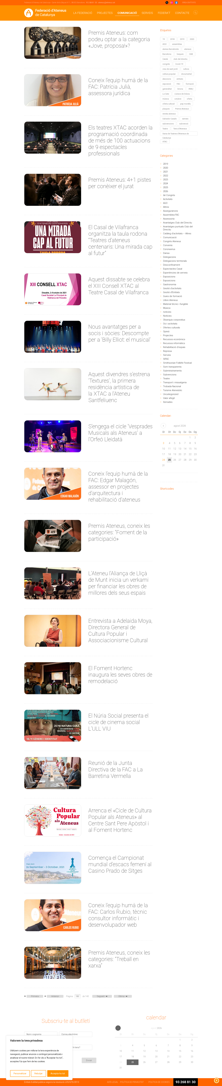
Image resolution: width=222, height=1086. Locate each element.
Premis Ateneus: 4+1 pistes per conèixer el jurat (119, 183)
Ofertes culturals (171, 327)
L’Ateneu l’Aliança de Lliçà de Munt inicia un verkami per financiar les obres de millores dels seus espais (118, 583)
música (165, 99)
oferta (189, 99)
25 (169, 459)
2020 (192, 39)
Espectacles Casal (172, 268)
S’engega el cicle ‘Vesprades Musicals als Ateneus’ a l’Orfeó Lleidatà (120, 433)
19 (163, 39)
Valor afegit (169, 398)
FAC (178, 84)
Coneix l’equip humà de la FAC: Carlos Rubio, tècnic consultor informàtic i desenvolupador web (118, 915)
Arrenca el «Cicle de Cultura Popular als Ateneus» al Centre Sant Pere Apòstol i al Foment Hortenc (120, 820)
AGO (164, 44)
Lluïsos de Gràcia (182, 94)
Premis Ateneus (182, 109)
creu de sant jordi (170, 69)
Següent (101, 996)
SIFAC (166, 359)
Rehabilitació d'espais (174, 347)
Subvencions (169, 374)
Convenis (167, 245)
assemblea (177, 44)
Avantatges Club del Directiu (177, 222)
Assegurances (170, 211)
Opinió (166, 331)
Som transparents (172, 366)
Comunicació (127, 13)
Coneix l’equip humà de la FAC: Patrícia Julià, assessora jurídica (118, 86)
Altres (166, 207)
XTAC (164, 141)
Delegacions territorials (175, 261)
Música (166, 308)
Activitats (167, 199)
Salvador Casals (169, 119)
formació (190, 84)
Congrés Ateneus (172, 241)
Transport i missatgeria (175, 382)
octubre (177, 99)
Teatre (165, 129)
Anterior (55, 996)
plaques (166, 109)
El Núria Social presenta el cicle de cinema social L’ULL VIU (118, 722)
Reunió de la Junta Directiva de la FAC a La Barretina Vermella (115, 769)
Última (121, 996)
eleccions (166, 79)
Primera (35, 996)
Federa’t (164, 13)
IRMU (191, 89)
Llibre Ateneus (170, 300)
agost (180, 425)
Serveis (147, 13)
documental (186, 74)
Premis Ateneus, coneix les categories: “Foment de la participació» (119, 532)
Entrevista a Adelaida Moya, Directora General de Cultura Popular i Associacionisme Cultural (120, 631)
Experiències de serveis (175, 272)
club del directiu (180, 59)
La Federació (82, 13)
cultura (186, 69)
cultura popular (169, 74)
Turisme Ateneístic (172, 390)
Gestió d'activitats (172, 288)
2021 (165, 171)
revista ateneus (169, 114)
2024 (165, 183)
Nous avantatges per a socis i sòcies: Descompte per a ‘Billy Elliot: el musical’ (119, 333)
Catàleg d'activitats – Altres (177, 233)
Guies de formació (172, 296)
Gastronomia (169, 284)
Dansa (166, 253)
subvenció (183, 124)
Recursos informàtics (174, 343)
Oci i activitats (170, 323)
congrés (166, 64)
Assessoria (168, 218)
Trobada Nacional (172, 386)
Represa (167, 351)
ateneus (187, 49)
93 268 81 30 (91, 3)
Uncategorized (170, 394)
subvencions (168, 124)
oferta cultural (168, 104)
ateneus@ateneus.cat (106, 3)
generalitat (167, 89)
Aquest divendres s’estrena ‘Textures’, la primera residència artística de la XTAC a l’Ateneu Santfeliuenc (119, 387)
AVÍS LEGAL (112, 1082)
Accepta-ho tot (58, 1073)
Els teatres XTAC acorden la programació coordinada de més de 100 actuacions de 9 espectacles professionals (120, 141)
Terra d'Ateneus (180, 129)
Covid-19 (179, 64)
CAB (191, 54)
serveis (185, 119)
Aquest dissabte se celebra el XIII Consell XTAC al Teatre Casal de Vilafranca (119, 286)
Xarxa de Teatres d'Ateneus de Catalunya (175, 134)
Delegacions (169, 257)
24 (163, 459)
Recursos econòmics (174, 339)
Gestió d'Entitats (171, 292)
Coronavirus (169, 249)
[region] (39, 1058)
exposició (166, 84)
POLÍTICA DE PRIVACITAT (132, 1082)
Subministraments (172, 370)
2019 (182, 39)
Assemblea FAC (171, 214)
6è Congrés (169, 195)
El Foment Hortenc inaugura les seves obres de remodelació (120, 674)
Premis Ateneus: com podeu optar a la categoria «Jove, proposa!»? (119, 39)
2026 (165, 191)
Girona (180, 89)
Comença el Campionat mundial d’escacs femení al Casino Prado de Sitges (119, 864)
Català (165, 59)
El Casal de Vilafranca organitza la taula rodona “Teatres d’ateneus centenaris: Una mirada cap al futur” (120, 240)
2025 (165, 187)
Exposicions (169, 276)
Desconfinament (171, 265)
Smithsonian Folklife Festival (177, 362)
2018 (172, 39)
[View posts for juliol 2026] (163, 425)
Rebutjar (38, 1073)
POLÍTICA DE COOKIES (159, 1082)
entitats (180, 79)
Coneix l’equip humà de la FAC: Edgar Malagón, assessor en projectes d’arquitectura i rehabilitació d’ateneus (118, 487)
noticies (167, 312)
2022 (165, 175)
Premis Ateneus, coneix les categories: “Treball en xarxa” (119, 959)
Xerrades (167, 402)
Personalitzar (20, 1073)
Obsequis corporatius (174, 319)
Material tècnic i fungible (175, 304)
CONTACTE (182, 13)
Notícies (167, 315)
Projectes (105, 13)
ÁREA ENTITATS (189, 3)
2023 (165, 179)
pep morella (185, 104)
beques (180, 54)
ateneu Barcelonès (170, 49)
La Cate (165, 94)
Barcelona (166, 54)
